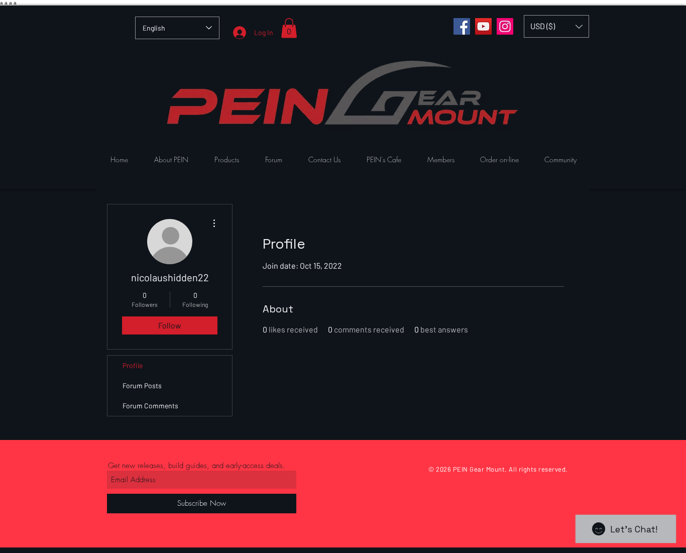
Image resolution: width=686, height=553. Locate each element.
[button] (289, 28)
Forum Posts (142, 385)
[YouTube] (483, 26)
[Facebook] (461, 26)
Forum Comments (150, 405)
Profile (133, 365)
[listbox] (556, 26)
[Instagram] (505, 26)
